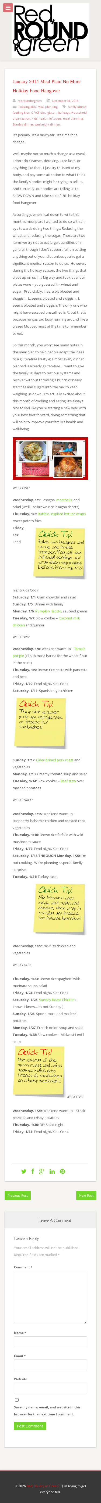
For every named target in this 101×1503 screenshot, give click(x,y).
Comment (23, 1267)
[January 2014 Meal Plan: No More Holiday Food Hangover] (24, 1171)
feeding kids (21, 112)
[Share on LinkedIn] (52, 1171)
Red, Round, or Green (42, 1486)
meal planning (73, 118)
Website (20, 1379)
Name (20, 1332)
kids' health (40, 118)
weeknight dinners (48, 124)
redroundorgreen (30, 101)
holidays (64, 112)
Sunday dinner (23, 124)
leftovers (55, 118)
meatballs (64, 499)
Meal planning (48, 107)
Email (20, 1356)
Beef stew (68, 781)
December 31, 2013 (65, 101)
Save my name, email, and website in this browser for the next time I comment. (47, 1410)
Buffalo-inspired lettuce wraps (62, 513)
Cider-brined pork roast (55, 760)
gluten (51, 112)
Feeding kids (27, 107)
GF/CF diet (38, 112)
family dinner (77, 107)
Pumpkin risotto (48, 611)
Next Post (86, 1195)
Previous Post (18, 1195)
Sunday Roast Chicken (57, 999)
